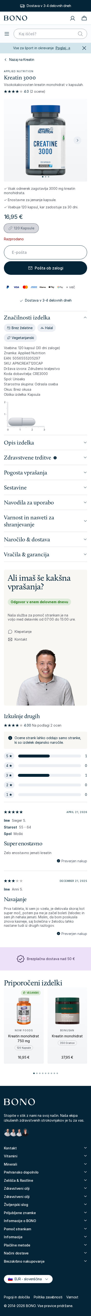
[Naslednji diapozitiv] (77, 140)
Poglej (63, 48)
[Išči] (80, 34)
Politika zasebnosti (48, 1297)
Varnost (72, 1297)
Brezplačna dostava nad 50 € (51, 959)
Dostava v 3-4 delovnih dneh (49, 6)
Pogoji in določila (17, 1297)
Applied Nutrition (18, 71)
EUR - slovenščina (26, 1278)
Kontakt (17, 639)
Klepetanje (23, 632)
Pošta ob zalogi (49, 268)
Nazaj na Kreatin (21, 59)
